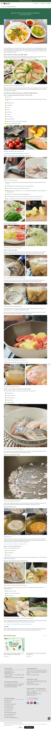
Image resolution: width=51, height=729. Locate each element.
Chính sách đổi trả (8, 710)
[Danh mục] (1, 3)
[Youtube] (31, 703)
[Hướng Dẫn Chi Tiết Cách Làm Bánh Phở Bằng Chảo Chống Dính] (36, 645)
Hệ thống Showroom (8, 700)
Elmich (37, 50)
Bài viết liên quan (10, 636)
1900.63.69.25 (10, 670)
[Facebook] (28, 703)
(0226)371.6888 (13, 686)
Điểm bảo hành (7, 702)
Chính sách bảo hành (8, 709)
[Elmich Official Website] (6, 3)
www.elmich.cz (34, 695)
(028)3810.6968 (35, 684)
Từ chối (20, 727)
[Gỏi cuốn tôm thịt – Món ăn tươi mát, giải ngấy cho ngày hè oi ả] (14, 645)
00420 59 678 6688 (36, 693)
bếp (28, 362)
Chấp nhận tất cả (29, 727)
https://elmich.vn (11, 672)
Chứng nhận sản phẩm (8, 705)
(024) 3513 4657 (35, 674)
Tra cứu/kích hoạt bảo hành (10, 714)
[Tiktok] (35, 703)
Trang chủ (3, 6)
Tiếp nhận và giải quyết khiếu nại (11, 717)
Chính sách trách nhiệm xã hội (10, 704)
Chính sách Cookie (8, 725)
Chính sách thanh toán (8, 715)
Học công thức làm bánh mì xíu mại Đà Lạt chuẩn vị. (16, 543)
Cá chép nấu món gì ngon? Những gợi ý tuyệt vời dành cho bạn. (19, 624)
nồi (32, 280)
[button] (44, 636)
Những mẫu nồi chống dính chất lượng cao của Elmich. (17, 153)
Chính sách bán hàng (8, 707)
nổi (25, 281)
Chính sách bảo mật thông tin (10, 712)
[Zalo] (38, 703)
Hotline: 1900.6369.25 (33, 698)
